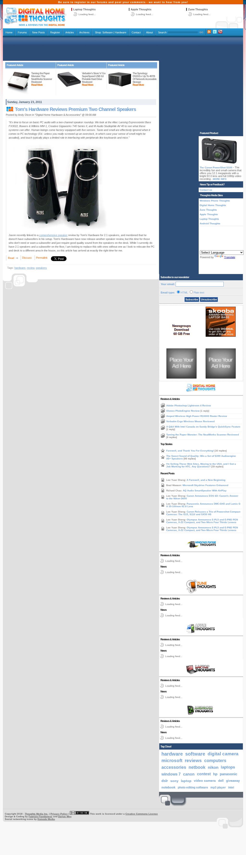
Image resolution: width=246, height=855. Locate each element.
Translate (229, 257)
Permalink (42, 257)
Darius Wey (65, 816)
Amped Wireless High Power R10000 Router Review (196, 416)
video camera (205, 780)
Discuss (27, 257)
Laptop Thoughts (84, 9)
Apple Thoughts (141, 9)
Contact (136, 32)
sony (174, 781)
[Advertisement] (123, 48)
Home (9, 32)
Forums (22, 32)
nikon (213, 767)
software (195, 754)
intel (231, 787)
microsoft (171, 760)
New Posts (38, 32)
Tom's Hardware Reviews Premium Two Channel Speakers (75, 109)
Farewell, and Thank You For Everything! (190, 450)
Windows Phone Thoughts (215, 200)
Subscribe (191, 299)
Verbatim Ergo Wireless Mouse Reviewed (190, 421)
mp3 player (218, 787)
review (30, 267)
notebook (168, 787)
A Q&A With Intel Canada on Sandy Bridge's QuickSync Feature (203, 426)
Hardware (120, 32)
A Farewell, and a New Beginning (206, 480)
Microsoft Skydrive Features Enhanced (205, 485)
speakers (41, 267)
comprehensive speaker (53, 235)
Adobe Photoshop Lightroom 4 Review (188, 405)
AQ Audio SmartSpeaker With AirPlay (205, 490)
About (149, 32)
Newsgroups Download (181, 327)
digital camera (223, 753)
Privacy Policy (59, 813)
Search (162, 32)
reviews (193, 760)
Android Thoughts (210, 223)
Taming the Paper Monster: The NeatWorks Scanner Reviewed (202, 434)
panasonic (228, 774)
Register (55, 32)
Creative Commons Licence (141, 813)
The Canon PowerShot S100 (216, 167)
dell (221, 780)
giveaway (233, 780)
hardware (19, 267)
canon (189, 774)
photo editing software (193, 787)
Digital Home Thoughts (213, 205)
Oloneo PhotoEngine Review (183, 410)
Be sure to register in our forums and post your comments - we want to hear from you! (123, 2)
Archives (84, 32)
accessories (173, 767)
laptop (186, 781)
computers (215, 760)
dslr (164, 781)
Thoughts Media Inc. (36, 813)
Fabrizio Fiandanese (40, 816)
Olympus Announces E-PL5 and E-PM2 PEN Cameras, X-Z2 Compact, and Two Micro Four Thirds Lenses (202, 521)
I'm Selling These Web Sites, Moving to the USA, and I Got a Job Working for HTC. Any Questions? (201, 465)
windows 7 (171, 774)
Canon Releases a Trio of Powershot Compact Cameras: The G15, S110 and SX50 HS (203, 513)
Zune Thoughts (198, 9)
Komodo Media (46, 819)
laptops (228, 767)
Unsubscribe (209, 299)
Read (11, 257)
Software (107, 32)
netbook (197, 767)
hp (215, 774)
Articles (69, 32)
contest (204, 774)
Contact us (206, 190)
